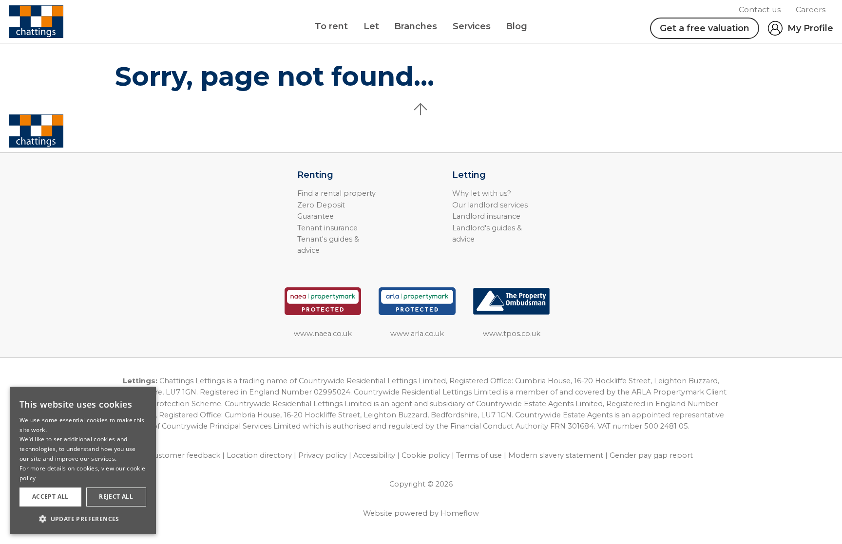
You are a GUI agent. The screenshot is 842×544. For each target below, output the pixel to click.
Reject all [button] (116, 496)
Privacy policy (322, 455)
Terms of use (479, 455)
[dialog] (83, 460)
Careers (810, 9)
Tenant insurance (327, 228)
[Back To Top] (421, 109)
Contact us (760, 9)
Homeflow (459, 513)
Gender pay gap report (651, 455)
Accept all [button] (50, 496)
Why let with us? (481, 193)
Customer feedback (184, 455)
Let (371, 26)
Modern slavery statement (555, 455)
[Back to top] (63, 131)
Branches (415, 26)
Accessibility (374, 455)
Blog (516, 26)
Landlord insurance (486, 216)
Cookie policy (426, 455)
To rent (331, 26)
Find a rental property (336, 193)
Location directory (259, 455)
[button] (82, 519)
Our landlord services (490, 205)
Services (472, 26)
